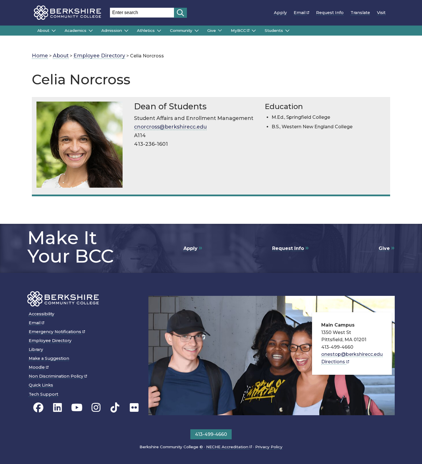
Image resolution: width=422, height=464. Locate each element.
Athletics (146, 30)
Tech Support (43, 394)
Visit (381, 12)
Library (36, 349)
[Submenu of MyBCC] (253, 30)
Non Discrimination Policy (56, 376)
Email (300, 12)
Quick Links (41, 385)
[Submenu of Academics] (90, 30)
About (43, 30)
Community (181, 30)
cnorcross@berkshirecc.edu (170, 127)
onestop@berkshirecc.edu (352, 354)
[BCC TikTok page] (115, 407)
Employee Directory (99, 56)
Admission (111, 30)
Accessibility (41, 314)
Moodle (37, 367)
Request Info (330, 12)
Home (40, 56)
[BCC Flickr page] (134, 407)
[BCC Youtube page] (76, 407)
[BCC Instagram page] (96, 407)
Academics (75, 30)
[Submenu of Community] (196, 30)
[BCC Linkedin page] (57, 407)
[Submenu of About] (53, 30)
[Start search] (180, 13)
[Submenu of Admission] (126, 30)
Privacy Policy (268, 446)
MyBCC (238, 30)
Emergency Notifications (55, 331)
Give (211, 30)
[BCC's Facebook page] (38, 407)
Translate (360, 12)
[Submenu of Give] (220, 30)
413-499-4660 (211, 434)
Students (274, 30)
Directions (333, 361)
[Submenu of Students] (287, 30)
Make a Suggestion (49, 358)
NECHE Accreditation (227, 446)
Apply (280, 12)
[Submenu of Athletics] (159, 30)
